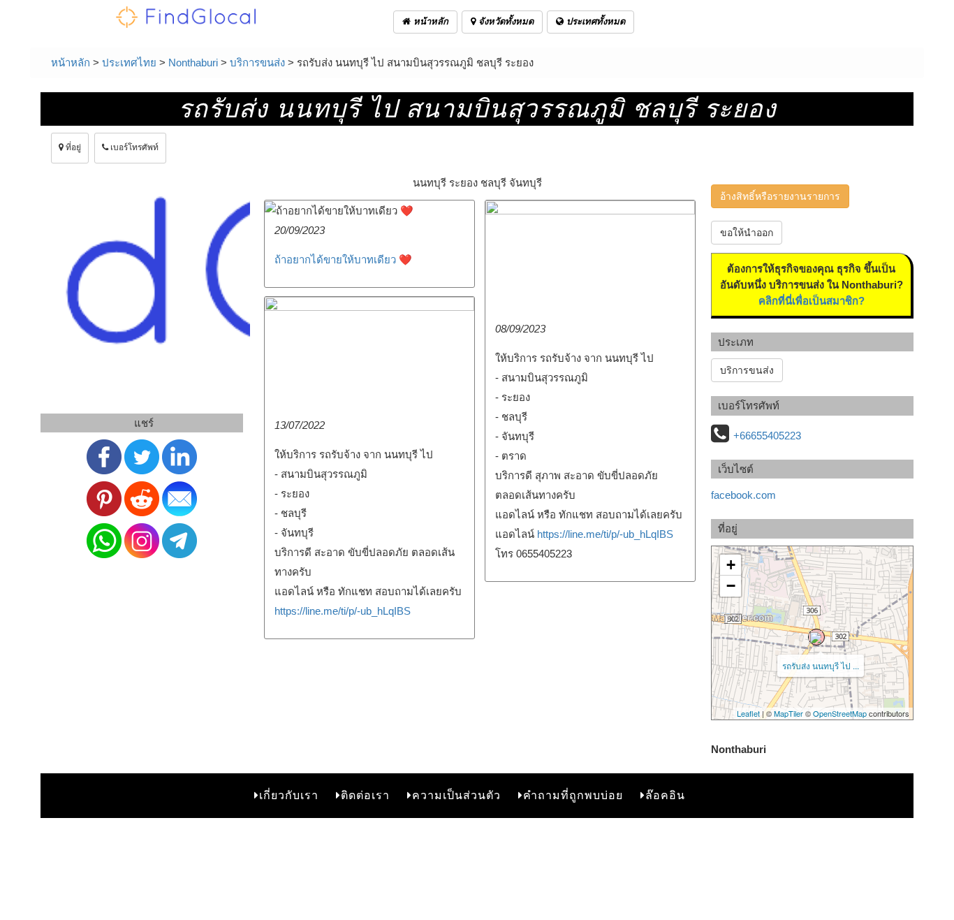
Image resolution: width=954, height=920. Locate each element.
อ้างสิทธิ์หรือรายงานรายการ (780, 196)
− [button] (730, 585)
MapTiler (788, 713)
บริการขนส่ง (257, 62)
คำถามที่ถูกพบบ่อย (573, 795)
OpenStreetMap (840, 713)
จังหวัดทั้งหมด (505, 21)
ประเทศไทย (129, 62)
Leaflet (748, 713)
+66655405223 (767, 435)
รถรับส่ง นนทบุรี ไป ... (820, 665)
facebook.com (743, 495)
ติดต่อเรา (365, 795)
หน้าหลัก (429, 21)
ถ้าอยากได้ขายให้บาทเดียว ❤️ (343, 259)
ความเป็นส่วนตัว (456, 795)
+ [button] (730, 565)
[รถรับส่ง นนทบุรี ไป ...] (816, 637)
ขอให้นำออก (746, 232)
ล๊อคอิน (665, 795)
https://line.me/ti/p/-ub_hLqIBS (605, 534)
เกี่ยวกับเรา (288, 795)
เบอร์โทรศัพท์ (133, 147)
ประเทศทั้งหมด (594, 21)
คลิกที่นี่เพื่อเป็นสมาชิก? (811, 301)
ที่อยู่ (72, 147)
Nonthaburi (193, 62)
